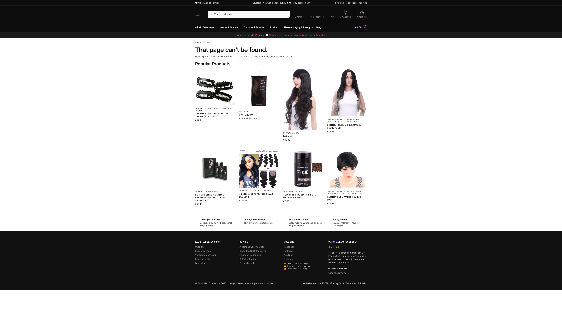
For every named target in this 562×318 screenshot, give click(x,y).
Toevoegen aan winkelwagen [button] (215, 126)
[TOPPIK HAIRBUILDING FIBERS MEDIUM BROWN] (303, 169)
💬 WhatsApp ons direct (207, 2)
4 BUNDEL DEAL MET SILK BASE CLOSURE (256, 195)
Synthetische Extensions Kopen (343, 122)
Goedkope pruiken (336, 120)
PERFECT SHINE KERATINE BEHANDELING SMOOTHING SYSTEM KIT (210, 197)
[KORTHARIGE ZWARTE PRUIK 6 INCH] (347, 169)
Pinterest (289, 259)
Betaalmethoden (248, 259)
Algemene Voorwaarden (251, 246)
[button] (361, 27)
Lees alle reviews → (338, 272)
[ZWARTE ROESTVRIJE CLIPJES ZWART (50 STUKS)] (215, 87)
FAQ (332, 16)
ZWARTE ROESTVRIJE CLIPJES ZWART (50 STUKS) (211, 115)
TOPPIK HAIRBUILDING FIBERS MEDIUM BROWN (299, 196)
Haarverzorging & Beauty (208, 108)
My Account (345, 16)
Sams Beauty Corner (293, 191)
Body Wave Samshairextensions (255, 191)
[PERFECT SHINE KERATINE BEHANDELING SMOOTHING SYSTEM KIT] (215, 169)
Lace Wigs (200, 263)
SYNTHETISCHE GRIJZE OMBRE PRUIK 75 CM (344, 126)
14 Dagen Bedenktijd (250, 255)
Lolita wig (288, 136)
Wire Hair (243, 111)
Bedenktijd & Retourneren (253, 251)
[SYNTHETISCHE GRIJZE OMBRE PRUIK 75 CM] (347, 93)
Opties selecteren (259, 124)
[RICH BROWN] (259, 89)
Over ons (299, 16)
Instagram (339, 2)
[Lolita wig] (303, 99)
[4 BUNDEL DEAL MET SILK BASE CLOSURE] (259, 168)
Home (198, 42)
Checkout (362, 16)
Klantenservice (317, 16)
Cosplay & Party (291, 133)
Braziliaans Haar (203, 259)
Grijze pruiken (353, 120)
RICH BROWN (246, 114)
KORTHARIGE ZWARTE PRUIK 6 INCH (344, 198)
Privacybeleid (246, 263)
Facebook (351, 2)
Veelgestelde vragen (206, 255)
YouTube (363, 2)
